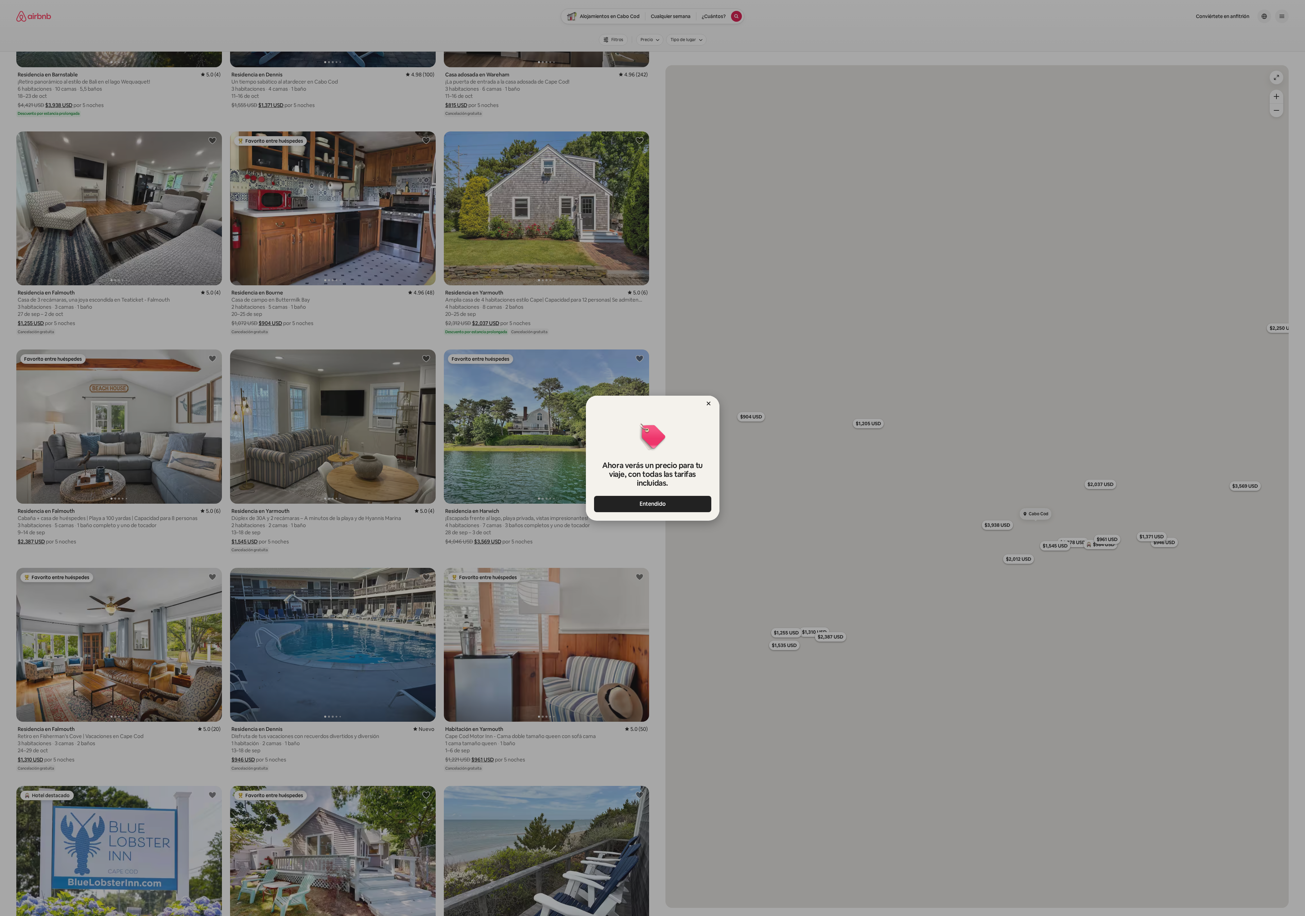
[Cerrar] (708, 403)
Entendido (653, 503)
